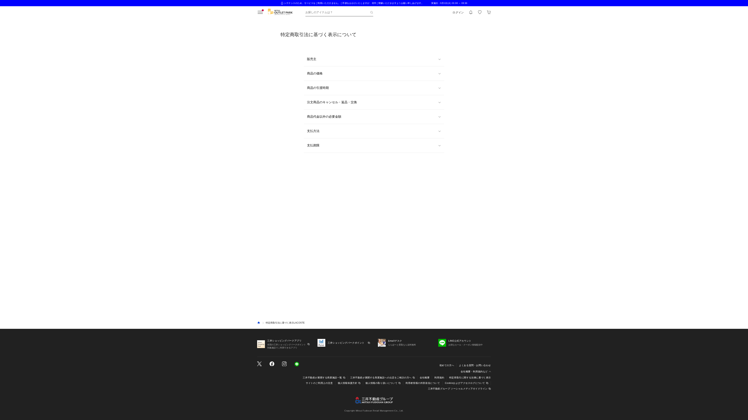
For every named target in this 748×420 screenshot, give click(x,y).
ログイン (458, 12)
